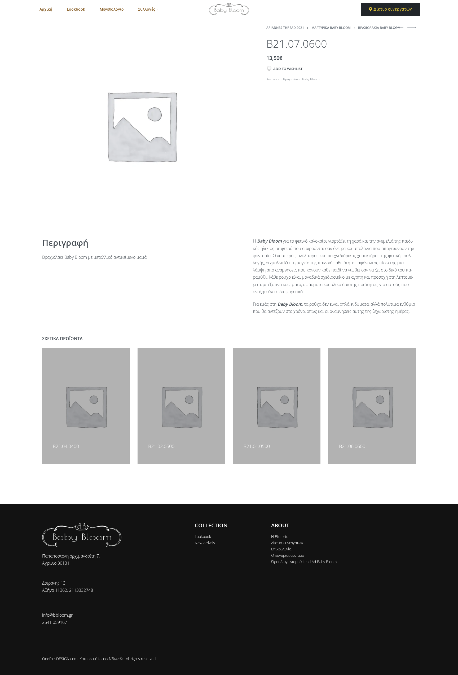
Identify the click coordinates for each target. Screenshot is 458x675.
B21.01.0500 (257, 446)
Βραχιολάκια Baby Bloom (379, 27)
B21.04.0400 (66, 446)
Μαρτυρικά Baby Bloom (331, 27)
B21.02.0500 (161, 446)
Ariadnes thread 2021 (285, 27)
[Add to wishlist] (55, 438)
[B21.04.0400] (86, 406)
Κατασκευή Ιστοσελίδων (99, 658)
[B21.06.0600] (372, 406)
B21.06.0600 (352, 446)
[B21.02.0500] (181, 406)
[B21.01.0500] (276, 406)
